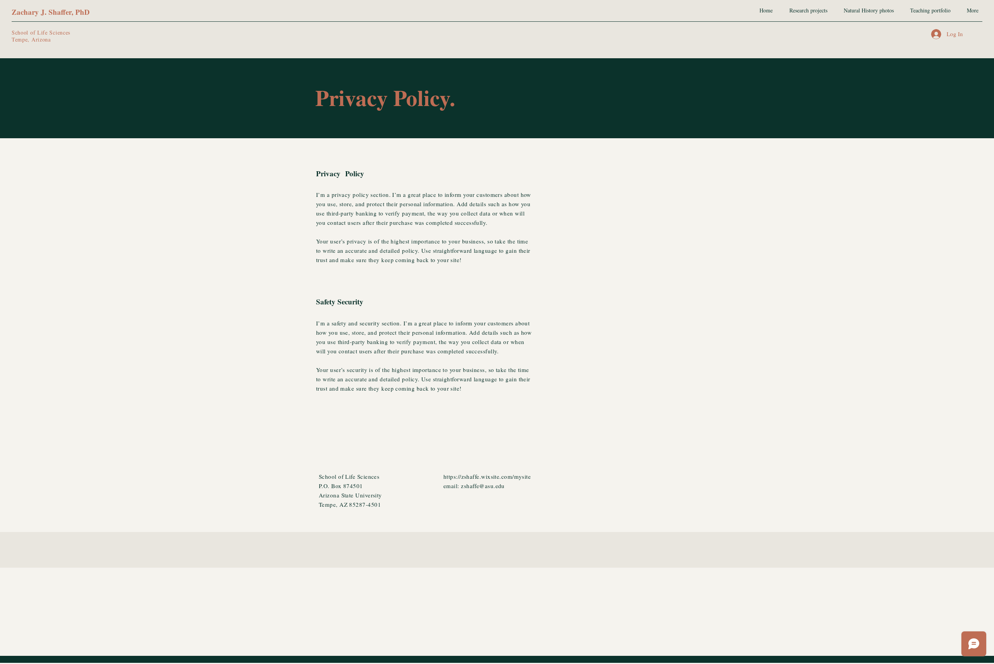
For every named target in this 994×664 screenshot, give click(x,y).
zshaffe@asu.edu (483, 486)
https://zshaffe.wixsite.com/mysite (487, 476)
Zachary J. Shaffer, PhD (51, 12)
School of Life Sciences (41, 32)
